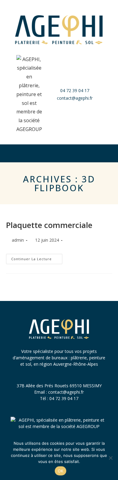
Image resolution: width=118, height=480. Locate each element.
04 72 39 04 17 (63, 398)
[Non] (110, 458)
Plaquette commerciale (49, 224)
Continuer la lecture (36, 257)
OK (61, 470)
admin (18, 240)
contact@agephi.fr (66, 392)
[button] (59, 153)
